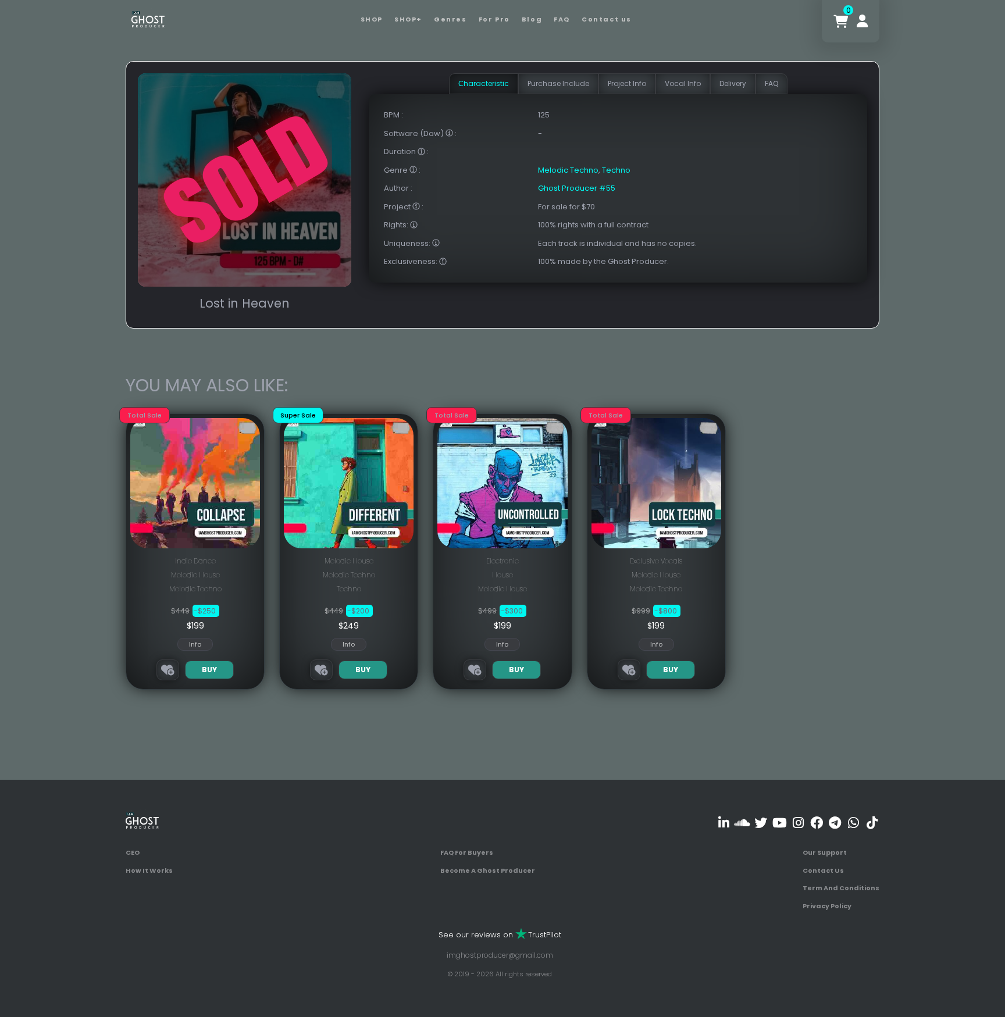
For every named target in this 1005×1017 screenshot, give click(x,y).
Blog (532, 19)
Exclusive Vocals (656, 561)
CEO (133, 852)
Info (195, 644)
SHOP (372, 19)
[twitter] (761, 822)
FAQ (562, 19)
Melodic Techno (568, 170)
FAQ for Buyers (466, 852)
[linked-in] (724, 822)
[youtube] (779, 822)
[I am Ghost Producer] (148, 18)
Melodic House (195, 575)
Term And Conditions (841, 888)
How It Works (149, 870)
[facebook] (816, 822)
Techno (616, 170)
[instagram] (798, 822)
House (502, 575)
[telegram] (835, 822)
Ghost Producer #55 (576, 188)
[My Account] (862, 21)
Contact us (607, 19)
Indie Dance (195, 561)
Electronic (502, 561)
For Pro (494, 19)
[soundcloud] (742, 822)
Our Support (825, 852)
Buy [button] (209, 670)
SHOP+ (408, 19)
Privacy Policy (827, 906)
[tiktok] (872, 822)
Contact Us (823, 870)
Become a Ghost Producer (487, 870)
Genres (450, 19)
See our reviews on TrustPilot (500, 934)
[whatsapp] (853, 822)
